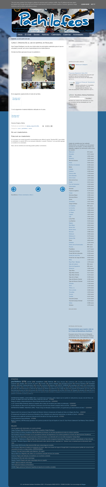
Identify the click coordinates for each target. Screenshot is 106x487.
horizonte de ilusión (32, 383)
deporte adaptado (53, 383)
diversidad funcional (66, 383)
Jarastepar (72, 201)
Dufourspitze (72, 186)
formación (33, 390)
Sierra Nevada (61, 381)
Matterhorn (45, 387)
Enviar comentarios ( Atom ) (26, 194)
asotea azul (23, 390)
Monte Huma (72, 229)
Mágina (71, 223)
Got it (93, 4)
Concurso (46, 390)
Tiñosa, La (71, 287)
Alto (72, 173)
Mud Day (79, 391)
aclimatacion (17, 387)
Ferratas (43, 383)
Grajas (70, 193)
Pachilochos (82, 388)
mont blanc (19, 393)
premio (25, 393)
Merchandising (14, 390)
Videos (81, 385)
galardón (13, 393)
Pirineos (69, 390)
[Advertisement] (82, 365)
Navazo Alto (72, 238)
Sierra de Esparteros (74, 266)
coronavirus (90, 391)
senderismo (71, 381)
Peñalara (71, 242)
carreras (38, 387)
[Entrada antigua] (62, 191)
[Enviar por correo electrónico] (46, 126)
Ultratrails (72, 387)
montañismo (39, 382)
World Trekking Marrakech (26, 385)
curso (19, 128)
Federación (40, 388)
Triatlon (31, 391)
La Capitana (72, 205)
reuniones (44, 385)
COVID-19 (39, 390)
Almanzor (71, 158)
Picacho (71, 246)
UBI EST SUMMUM (63, 385)
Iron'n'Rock (62, 390)
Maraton (47, 388)
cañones (84, 391)
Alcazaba (71, 154)
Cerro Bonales (73, 175)
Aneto (70, 162)
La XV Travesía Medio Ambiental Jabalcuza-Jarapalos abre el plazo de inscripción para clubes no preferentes (40, 403)
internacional (86, 387)
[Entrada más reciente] (13, 191)
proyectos (26, 388)
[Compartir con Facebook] (52, 126)
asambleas (74, 385)
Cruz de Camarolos (74, 184)
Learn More (85, 4)
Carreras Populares (80, 383)
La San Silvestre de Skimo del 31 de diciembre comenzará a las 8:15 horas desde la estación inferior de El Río (40, 405)
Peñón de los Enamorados (76, 244)
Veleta (70, 303)
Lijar (70, 216)
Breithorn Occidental (74, 165)
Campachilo (74, 388)
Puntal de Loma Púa (74, 255)
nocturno (37, 391)
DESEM (52, 391)
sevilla (20, 388)
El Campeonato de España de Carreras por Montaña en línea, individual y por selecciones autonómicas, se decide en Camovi (44, 414)
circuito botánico (90, 385)
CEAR (47, 391)
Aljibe (70, 156)
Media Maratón (16, 391)
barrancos (78, 387)
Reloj (70, 259)
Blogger (84, 484)
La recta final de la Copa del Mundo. (20, 418)
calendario (31, 387)
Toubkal (71, 296)
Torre (72, 290)
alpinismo (52, 385)
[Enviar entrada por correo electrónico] (43, 126)
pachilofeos (25, 128)
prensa (67, 388)
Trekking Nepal (24, 391)
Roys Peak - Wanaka (74, 262)
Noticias (50, 382)
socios (30, 128)
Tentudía (71, 283)
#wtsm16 (33, 388)
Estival (24, 387)
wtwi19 (42, 391)
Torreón (71, 294)
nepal (88, 390)
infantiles (22, 383)
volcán (30, 393)
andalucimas (54, 388)
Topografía (75, 390)
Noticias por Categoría (81, 64)
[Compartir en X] (50, 126)
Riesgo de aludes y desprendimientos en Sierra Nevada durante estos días (31, 401)
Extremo (93, 390)
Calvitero (71, 171)
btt (28, 390)
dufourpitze (82, 390)
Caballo (71, 169)
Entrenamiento (54, 390)
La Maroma (72, 210)
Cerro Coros (72, 177)
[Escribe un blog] (48, 126)
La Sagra (71, 212)
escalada (61, 388)
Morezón (71, 231)
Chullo (70, 182)
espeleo (15, 388)
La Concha (72, 208)
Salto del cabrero (73, 264)
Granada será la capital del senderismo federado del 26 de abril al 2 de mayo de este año (34, 416)
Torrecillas (71, 292)
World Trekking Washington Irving (59, 387)
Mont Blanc (72, 225)
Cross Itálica (90, 388)
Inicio (20, 34)
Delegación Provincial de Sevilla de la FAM (65, 391)
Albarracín (71, 152)
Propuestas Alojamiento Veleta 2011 (78, 73)
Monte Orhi (72, 227)
